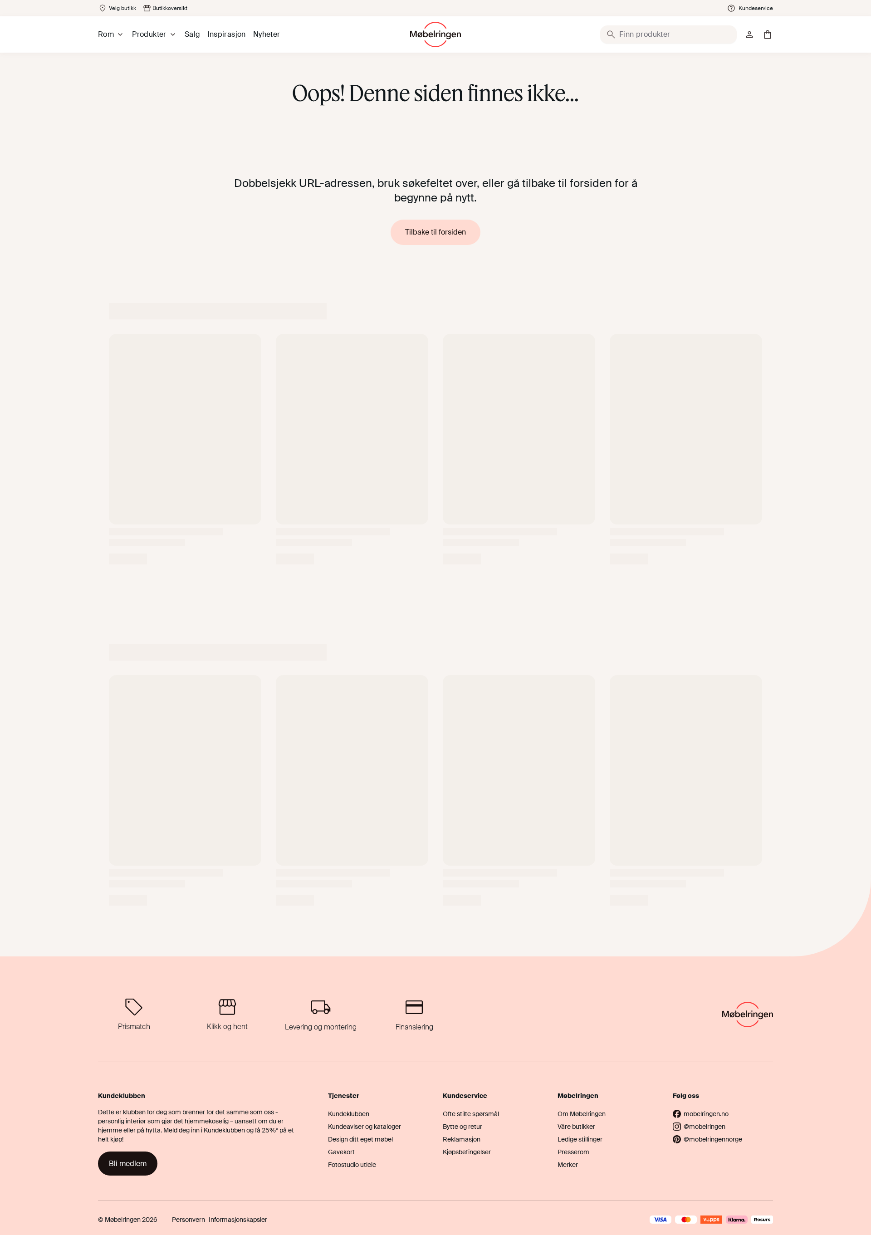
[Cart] (767, 34)
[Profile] (749, 34)
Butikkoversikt (169, 8)
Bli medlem (128, 1163)
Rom (106, 34)
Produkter (149, 34)
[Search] (611, 34)
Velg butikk (122, 8)
